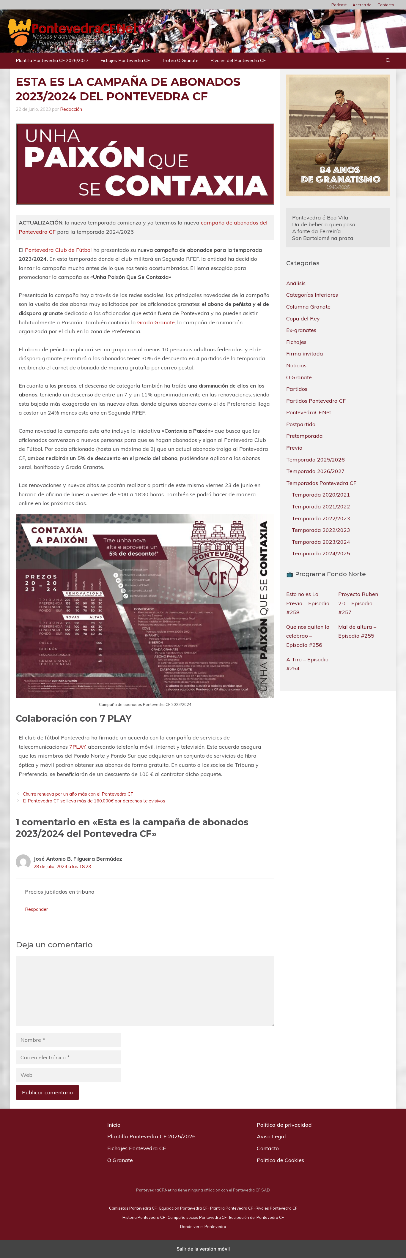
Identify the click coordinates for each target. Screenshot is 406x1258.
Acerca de (362, 4)
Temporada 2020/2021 (321, 494)
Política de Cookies (280, 1160)
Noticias (296, 365)
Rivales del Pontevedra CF (238, 60)
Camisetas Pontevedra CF (133, 1208)
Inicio (113, 1124)
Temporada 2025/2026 (315, 459)
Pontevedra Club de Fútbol (58, 249)
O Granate (299, 377)
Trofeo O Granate (180, 60)
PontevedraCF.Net (308, 412)
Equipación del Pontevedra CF (256, 1217)
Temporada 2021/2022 (321, 506)
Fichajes (296, 342)
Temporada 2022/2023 (321, 518)
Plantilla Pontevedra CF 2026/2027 (52, 60)
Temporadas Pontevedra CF (321, 483)
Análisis (296, 283)
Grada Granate (156, 322)
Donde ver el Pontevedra (203, 1226)
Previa (294, 447)
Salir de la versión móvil (203, 1249)
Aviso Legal (271, 1136)
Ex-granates (301, 330)
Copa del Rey (303, 318)
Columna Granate (308, 306)
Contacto (385, 4)
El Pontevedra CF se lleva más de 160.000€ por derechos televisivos (94, 801)
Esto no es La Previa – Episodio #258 (307, 603)
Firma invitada (304, 353)
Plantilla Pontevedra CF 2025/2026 (151, 1136)
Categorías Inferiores (312, 294)
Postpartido (300, 424)
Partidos (296, 388)
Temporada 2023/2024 (321, 541)
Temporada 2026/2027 (315, 471)
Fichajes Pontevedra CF (125, 60)
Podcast (339, 4)
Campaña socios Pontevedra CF (197, 1217)
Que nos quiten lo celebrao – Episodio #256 (307, 635)
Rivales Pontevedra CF (276, 1208)
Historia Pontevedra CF (143, 1217)
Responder (36, 909)
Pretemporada (304, 436)
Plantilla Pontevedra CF (231, 1208)
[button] (388, 61)
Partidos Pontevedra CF (316, 400)
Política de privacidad (284, 1124)
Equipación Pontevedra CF (183, 1208)
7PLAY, (77, 746)
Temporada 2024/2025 (321, 553)
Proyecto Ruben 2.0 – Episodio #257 (358, 603)
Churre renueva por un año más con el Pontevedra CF (78, 794)
